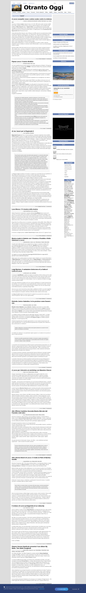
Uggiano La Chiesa (68, 216)
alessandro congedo (26, 63)
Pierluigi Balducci (25, 561)
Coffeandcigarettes (46, 259)
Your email (56, 89)
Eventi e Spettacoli (40, 12)
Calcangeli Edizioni (26, 461)
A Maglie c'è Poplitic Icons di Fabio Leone (60, 42)
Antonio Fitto (67, 181)
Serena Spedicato (44, 553)
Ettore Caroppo (70, 188)
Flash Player (69, 235)
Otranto (70, 200)
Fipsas (31, 63)
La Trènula (17, 540)
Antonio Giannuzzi (67, 183)
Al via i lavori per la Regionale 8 (23, 131)
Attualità (19, 12)
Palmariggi (66, 202)
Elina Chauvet (44, 20)
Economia (33, 12)
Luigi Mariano (20, 274)
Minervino (66, 197)
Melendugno (67, 196)
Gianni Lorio (38, 562)
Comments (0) (49, 58)
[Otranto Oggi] (25, 7)
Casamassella (70, 185)
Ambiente (14, 12)
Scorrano (70, 209)
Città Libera (66, 186)
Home (14, 3)
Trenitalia (72, 213)
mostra (68, 199)
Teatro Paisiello (17, 551)
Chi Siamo (19, 3)
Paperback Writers (67, 165)
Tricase (65, 214)
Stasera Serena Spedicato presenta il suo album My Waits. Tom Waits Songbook (29, 547)
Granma (35, 245)
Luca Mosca (37, 213)
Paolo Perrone (28, 507)
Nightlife (50, 12)
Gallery (46, 12)
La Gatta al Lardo (15, 294)
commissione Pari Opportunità (32, 20)
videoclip (32, 507)
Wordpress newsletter (58, 99)
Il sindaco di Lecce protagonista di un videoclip (28, 506)
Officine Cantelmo (42, 414)
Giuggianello (66, 191)
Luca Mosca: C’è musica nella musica (25, 209)
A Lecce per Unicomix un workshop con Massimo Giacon (31, 370)
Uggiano (65, 216)
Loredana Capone (67, 192)
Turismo (69, 12)
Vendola (72, 217)
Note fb (65, 174)
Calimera (66, 185)
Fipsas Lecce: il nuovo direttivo (22, 61)
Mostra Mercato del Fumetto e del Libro (32, 414)
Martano (72, 195)
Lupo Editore (70, 194)
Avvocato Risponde (68, 168)
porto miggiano (66, 203)
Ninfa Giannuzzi (16, 259)
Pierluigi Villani (33, 563)
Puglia (69, 204)
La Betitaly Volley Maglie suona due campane (64, 149)
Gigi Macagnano (67, 190)
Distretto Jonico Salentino (18, 306)
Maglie (66, 195)
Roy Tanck (69, 234)
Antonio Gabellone (67, 182)
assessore (25, 20)
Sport (65, 12)
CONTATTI (25, 3)
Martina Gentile (34, 461)
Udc (71, 214)
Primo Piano (60, 12)
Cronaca (23, 12)
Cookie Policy (32, 3)
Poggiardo (71, 202)
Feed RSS (66, 176)
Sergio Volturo (67, 211)
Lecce (47, 20)
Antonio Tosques (20, 563)
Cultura (28, 12)
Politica (55, 12)
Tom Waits (22, 551)
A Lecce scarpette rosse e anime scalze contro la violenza (32, 19)
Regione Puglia (68, 206)
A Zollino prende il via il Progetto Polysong (60, 44)
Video (65, 172)
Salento (66, 207)
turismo (69, 214)
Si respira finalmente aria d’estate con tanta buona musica (63, 36)
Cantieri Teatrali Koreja (30, 232)
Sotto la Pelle (39, 461)
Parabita (19, 246)
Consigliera (39, 20)
